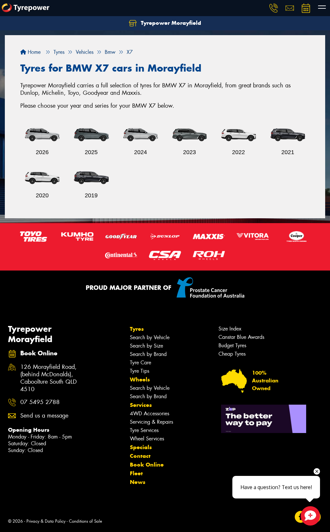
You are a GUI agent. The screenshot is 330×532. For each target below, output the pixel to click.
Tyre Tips (139, 371)
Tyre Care (140, 362)
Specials (141, 447)
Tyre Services (144, 430)
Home (33, 52)
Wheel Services (147, 438)
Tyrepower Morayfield (170, 22)
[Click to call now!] (273, 8)
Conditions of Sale (85, 521)
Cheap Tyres (232, 353)
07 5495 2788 (40, 402)
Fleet (136, 473)
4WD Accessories (149, 413)
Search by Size (146, 345)
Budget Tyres (232, 345)
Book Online (147, 464)
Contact (140, 455)
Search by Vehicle (150, 337)
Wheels (140, 379)
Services (141, 405)
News (137, 482)
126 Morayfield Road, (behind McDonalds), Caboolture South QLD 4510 (48, 378)
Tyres (137, 328)
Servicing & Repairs (151, 422)
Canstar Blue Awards (241, 337)
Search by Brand (148, 354)
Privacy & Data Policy (45, 521)
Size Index (229, 328)
